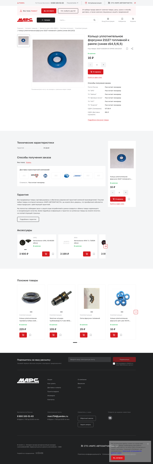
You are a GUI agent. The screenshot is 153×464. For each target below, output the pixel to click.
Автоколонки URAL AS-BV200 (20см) (43, 242)
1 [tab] (75, 342)
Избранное (122, 21)
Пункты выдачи (53, 391)
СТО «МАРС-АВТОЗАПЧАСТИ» (121, 3)
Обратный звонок (86, 418)
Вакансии (81, 383)
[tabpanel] (31, 312)
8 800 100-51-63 (57, 3)
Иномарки (51, 395)
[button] (105, 246)
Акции (49, 379)
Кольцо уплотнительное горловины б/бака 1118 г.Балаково (28, 319)
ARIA (75, 237)
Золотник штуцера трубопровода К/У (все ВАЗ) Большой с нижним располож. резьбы (60, 319)
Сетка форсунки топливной (90, 318)
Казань (28, 162)
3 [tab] (79, 342)
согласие (122, 363)
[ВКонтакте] (124, 51)
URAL (35, 237)
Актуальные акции (95, 3)
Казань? (34, 11)
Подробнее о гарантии (28, 219)
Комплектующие (25, 315)
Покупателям (71, 3)
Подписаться (124, 359)
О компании (82, 379)
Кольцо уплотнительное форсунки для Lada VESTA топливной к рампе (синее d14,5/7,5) (119, 319)
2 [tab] (78, 342)
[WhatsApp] (131, 51)
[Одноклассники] (128, 51)
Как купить (51, 383)
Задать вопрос (85, 424)
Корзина (133, 21)
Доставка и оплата (54, 387)
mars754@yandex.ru (57, 416)
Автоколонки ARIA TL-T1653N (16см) (84, 242)
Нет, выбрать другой (68, 11)
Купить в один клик (95, 77)
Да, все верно (49, 11)
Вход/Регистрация (108, 21)
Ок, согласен (118, 458)
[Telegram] (121, 51)
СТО (79, 387)
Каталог (47, 20)
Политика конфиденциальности (89, 454)
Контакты (50, 399)
